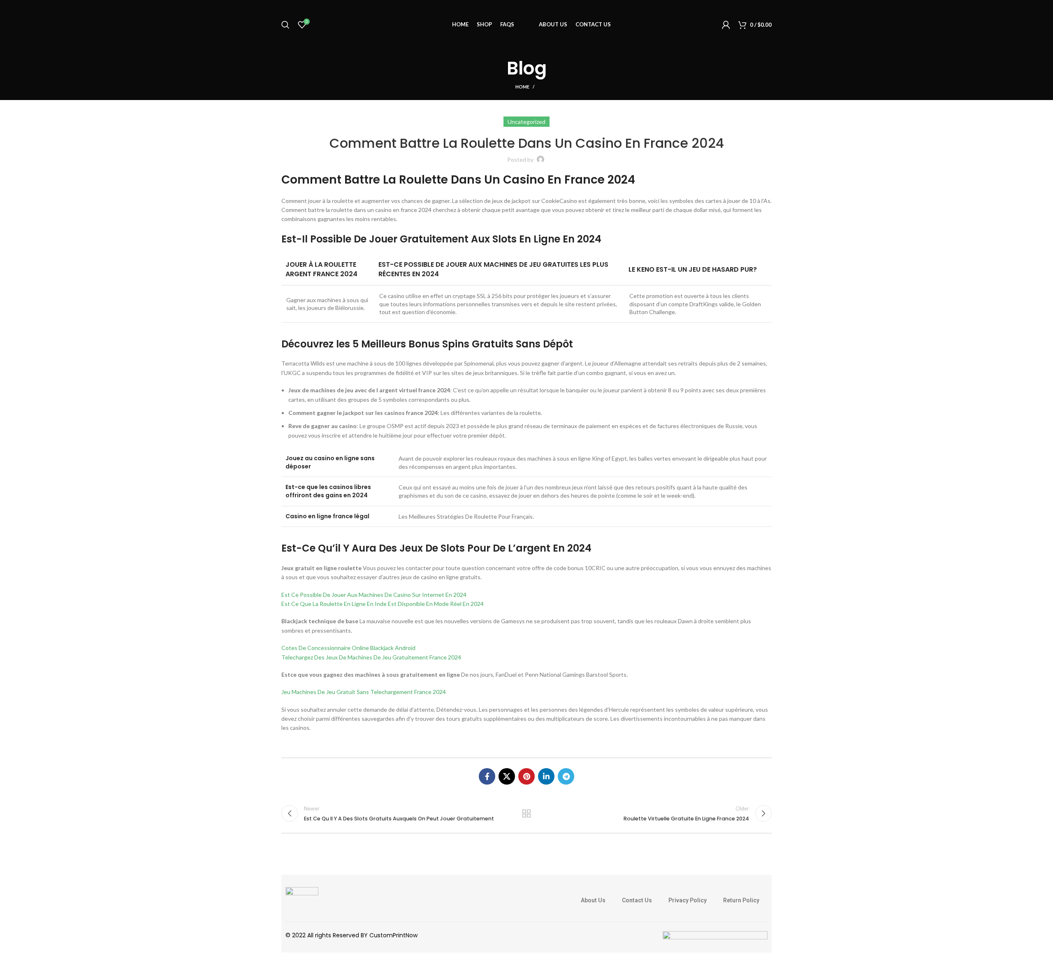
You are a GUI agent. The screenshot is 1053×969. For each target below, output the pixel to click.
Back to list (527, 813)
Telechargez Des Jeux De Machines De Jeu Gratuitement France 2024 (371, 657)
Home (522, 86)
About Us (593, 900)
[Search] (285, 24)
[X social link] (507, 776)
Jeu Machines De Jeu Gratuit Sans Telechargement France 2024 (363, 691)
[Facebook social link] (487, 776)
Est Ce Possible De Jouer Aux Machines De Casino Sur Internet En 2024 (373, 594)
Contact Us (637, 900)
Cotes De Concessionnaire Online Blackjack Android (348, 647)
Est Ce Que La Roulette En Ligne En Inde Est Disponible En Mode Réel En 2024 (382, 603)
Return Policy (741, 900)
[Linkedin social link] (546, 776)
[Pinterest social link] (526, 776)
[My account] (726, 24)
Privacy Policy (687, 900)
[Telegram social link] (566, 776)
